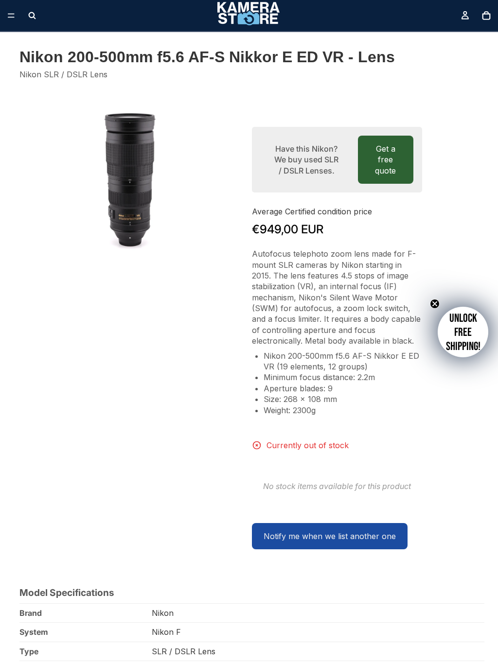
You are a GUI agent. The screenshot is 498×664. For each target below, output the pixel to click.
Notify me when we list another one (330, 536)
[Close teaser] (435, 304)
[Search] (32, 15)
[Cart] (486, 15)
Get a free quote (385, 159)
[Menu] (11, 15)
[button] (463, 332)
